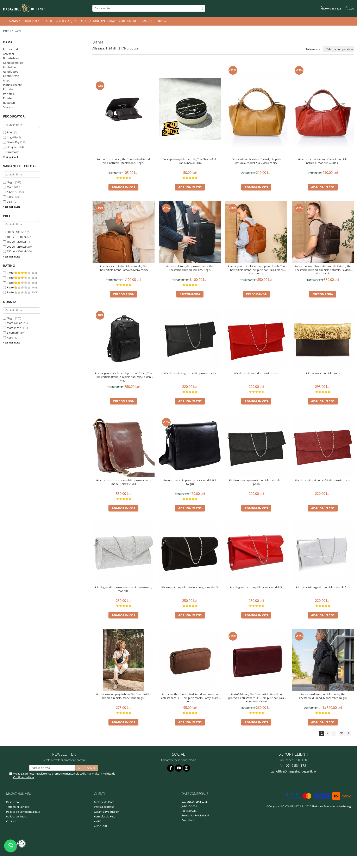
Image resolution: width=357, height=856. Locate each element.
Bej (9, 201)
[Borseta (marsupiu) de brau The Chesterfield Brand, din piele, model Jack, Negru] (124, 660)
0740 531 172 (295, 765)
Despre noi (12, 802)
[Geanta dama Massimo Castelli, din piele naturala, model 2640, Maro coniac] (256, 109)
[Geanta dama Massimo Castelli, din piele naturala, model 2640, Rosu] (323, 109)
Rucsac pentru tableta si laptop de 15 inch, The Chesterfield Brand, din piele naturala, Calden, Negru (123, 377)
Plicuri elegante (12, 85)
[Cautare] (201, 8)
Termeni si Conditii (17, 807)
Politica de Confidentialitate (23, 812)
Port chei (8, 89)
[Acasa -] (23, 8)
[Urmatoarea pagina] (348, 733)
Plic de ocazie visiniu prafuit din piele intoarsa (322, 480)
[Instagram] (186, 768)
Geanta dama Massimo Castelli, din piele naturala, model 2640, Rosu (322, 161)
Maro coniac (14, 323)
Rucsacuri (9, 103)
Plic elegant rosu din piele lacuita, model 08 (256, 587)
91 (342, 733)
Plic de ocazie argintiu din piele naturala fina (323, 587)
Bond (10, 132)
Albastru (12, 192)
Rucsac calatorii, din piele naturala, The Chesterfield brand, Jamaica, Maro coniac (123, 268)
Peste (10, 273)
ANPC (97, 821)
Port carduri (10, 49)
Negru (10, 182)
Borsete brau (11, 58)
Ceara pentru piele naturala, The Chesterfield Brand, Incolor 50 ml (190, 161)
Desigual (12, 147)
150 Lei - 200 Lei (16, 241)
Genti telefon (11, 76)
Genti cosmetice (13, 63)
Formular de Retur (105, 816)
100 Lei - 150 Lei (16, 237)
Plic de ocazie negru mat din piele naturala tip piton (256, 482)
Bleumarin (13, 332)
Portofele (8, 94)
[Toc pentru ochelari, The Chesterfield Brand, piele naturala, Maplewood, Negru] (124, 109)
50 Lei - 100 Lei (15, 232)
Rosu (10, 197)
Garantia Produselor (106, 812)
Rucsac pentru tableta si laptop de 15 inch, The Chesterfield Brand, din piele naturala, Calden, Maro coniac (256, 270)
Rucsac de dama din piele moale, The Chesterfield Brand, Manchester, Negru (323, 696)
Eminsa (11, 152)
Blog (162, 21)
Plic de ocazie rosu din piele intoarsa (256, 373)
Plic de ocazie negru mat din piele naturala (190, 373)
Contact (11, 821)
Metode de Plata (104, 802)
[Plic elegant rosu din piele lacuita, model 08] (256, 553)
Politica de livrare (16, 816)
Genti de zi (9, 67)
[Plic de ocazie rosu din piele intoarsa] (256, 339)
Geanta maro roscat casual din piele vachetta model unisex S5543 (123, 482)
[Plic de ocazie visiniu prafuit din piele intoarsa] (323, 446)
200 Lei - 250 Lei (16, 246)
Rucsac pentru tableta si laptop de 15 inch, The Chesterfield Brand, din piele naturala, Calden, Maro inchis (322, 270)
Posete (7, 98)
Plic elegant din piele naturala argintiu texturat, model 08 (123, 589)
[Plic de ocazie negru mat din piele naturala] (190, 339)
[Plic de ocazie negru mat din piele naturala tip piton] (256, 446)
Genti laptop (10, 71)
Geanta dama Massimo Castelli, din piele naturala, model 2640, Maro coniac (256, 161)
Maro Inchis (14, 328)
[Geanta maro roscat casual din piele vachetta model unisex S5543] (124, 446)
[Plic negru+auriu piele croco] (323, 339)
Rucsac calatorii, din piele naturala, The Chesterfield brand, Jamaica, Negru (189, 268)
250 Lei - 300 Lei (16, 251)
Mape (6, 80)
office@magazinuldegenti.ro (295, 771)
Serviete (8, 107)
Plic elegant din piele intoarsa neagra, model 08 (190, 587)
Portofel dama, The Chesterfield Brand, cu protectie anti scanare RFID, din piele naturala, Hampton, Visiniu (256, 698)
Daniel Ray (13, 142)
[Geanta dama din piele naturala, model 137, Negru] (190, 446)
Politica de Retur (104, 807)
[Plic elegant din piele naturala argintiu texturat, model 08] (124, 553)
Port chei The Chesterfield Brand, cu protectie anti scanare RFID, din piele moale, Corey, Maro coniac (190, 698)
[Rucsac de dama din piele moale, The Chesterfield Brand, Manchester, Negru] (323, 660)
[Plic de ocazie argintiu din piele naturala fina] (323, 553)
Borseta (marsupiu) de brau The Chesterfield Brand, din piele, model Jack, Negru (123, 696)
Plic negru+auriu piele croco (323, 373)
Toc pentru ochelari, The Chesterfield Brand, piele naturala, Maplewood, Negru (123, 161)
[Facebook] (170, 768)
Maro (10, 187)
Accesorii (8, 54)
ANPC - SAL (101, 826)
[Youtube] (178, 768)
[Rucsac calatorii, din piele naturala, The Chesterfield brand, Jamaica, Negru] (190, 232)
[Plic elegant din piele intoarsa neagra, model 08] (190, 553)
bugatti (11, 137)
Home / (8, 31)
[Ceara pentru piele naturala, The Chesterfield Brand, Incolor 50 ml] (190, 109)
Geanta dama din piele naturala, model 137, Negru (190, 482)
